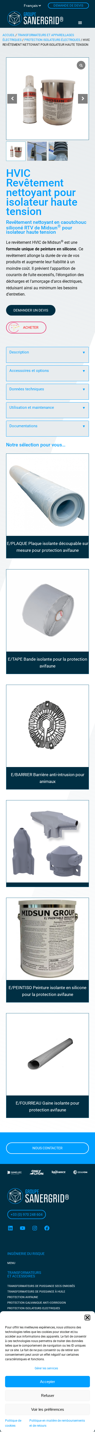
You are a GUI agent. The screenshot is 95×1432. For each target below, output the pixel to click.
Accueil (9, 35)
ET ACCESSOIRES (21, 1276)
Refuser (47, 1395)
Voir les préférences (47, 1409)
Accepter (47, 1381)
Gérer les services (46, 1368)
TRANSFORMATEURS (24, 1273)
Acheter (31, 327)
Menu (82, 23)
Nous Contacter (47, 1148)
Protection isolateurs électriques (52, 40)
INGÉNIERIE (17, 1254)
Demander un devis (30, 310)
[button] (87, 1317)
